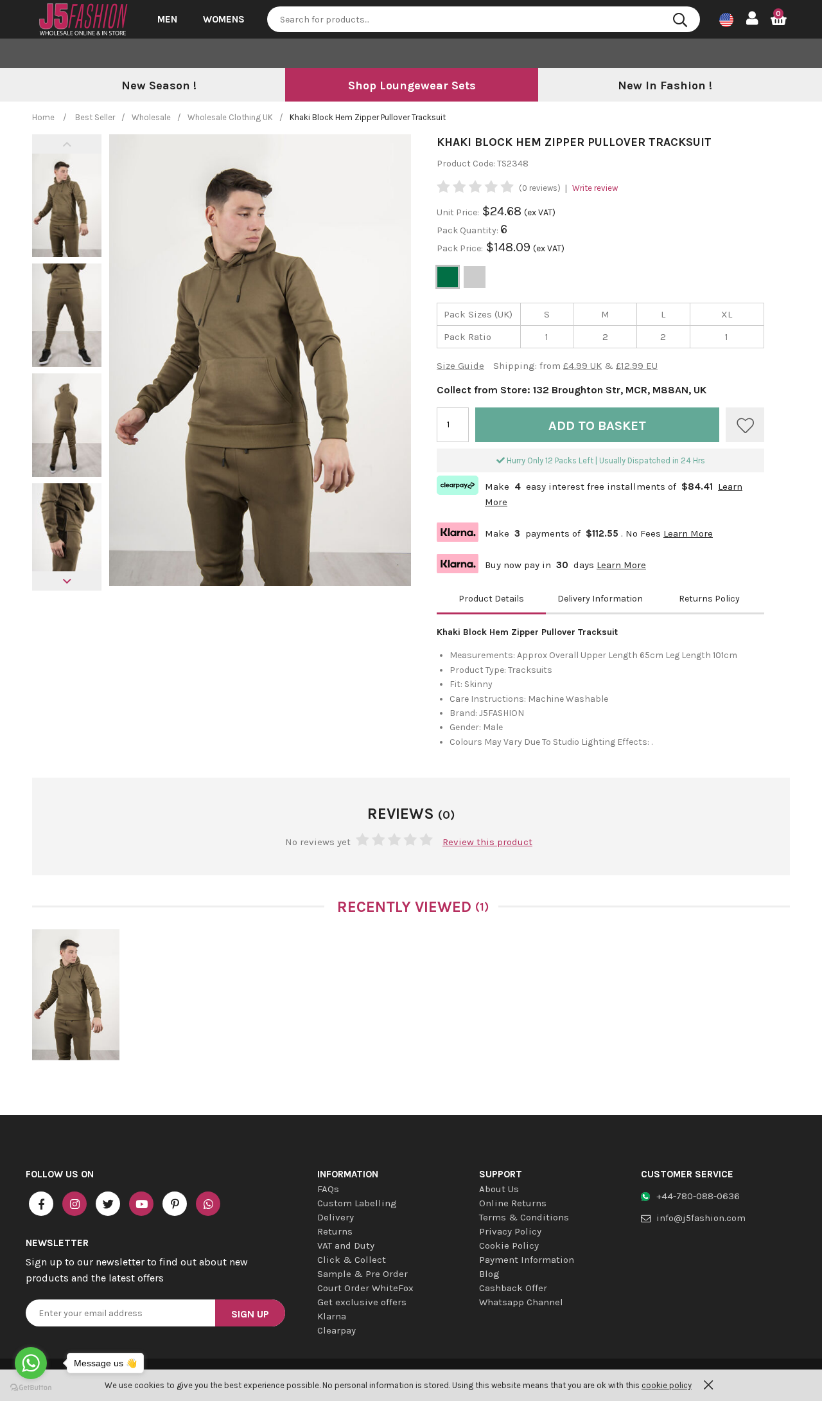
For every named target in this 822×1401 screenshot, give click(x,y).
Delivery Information (600, 598)
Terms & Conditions (524, 1217)
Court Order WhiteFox (365, 1288)
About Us (499, 1189)
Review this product (487, 842)
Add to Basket (597, 425)
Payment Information (526, 1259)
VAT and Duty (345, 1245)
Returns (335, 1231)
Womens (224, 19)
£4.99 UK (582, 365)
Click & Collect (351, 1259)
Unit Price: (458, 212)
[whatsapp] (208, 1203)
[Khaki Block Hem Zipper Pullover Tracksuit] (75, 994)
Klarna (331, 1316)
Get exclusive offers (362, 1302)
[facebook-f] (41, 1203)
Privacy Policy (510, 1231)
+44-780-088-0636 (698, 1196)
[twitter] (108, 1203)
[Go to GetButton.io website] (30, 1388)
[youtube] (141, 1203)
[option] (158, 86)
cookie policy (667, 1385)
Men (167, 19)
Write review (595, 188)
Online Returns (513, 1203)
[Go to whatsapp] (31, 1363)
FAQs (328, 1189)
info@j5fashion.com (701, 1218)
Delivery (335, 1217)
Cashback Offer (513, 1288)
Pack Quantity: (468, 230)
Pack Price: (460, 248)
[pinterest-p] (174, 1203)
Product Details (491, 598)
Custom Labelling (357, 1203)
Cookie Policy (509, 1245)
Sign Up (250, 1314)
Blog (489, 1274)
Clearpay (336, 1330)
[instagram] (74, 1203)
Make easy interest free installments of (589, 493)
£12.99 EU (637, 365)
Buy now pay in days (541, 563)
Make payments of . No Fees (575, 531)
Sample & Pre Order (362, 1274)
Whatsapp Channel (521, 1302)
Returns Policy (709, 598)
